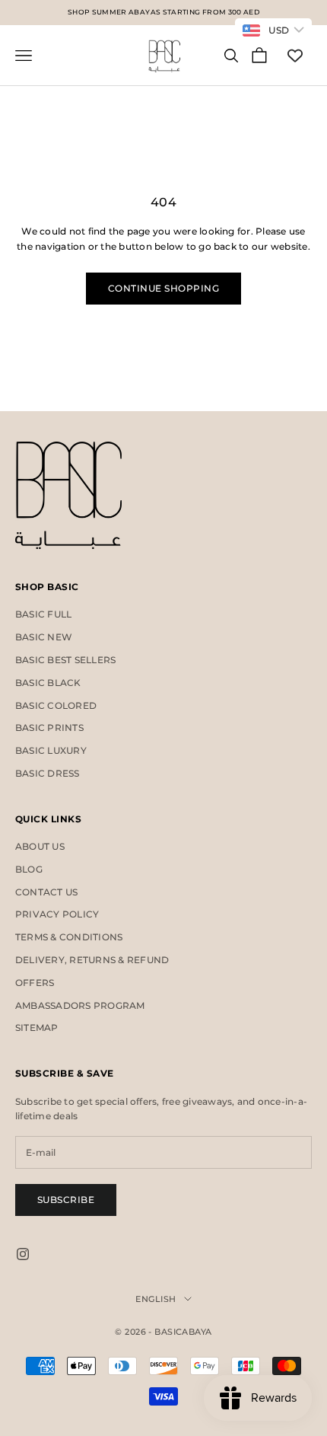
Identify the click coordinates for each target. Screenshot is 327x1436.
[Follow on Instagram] (22, 1254)
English (155, 1299)
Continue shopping (163, 288)
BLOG (29, 869)
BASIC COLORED (56, 705)
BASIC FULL (43, 614)
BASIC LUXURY (51, 750)
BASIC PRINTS (49, 727)
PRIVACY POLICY (57, 914)
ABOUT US (40, 846)
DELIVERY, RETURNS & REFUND (92, 959)
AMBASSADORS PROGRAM (80, 1005)
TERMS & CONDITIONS (68, 937)
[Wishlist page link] (295, 55)
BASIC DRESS (47, 773)
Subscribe (65, 1199)
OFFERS (34, 982)
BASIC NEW (43, 637)
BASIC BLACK (48, 682)
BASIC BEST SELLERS (65, 659)
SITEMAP (37, 1027)
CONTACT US (46, 892)
